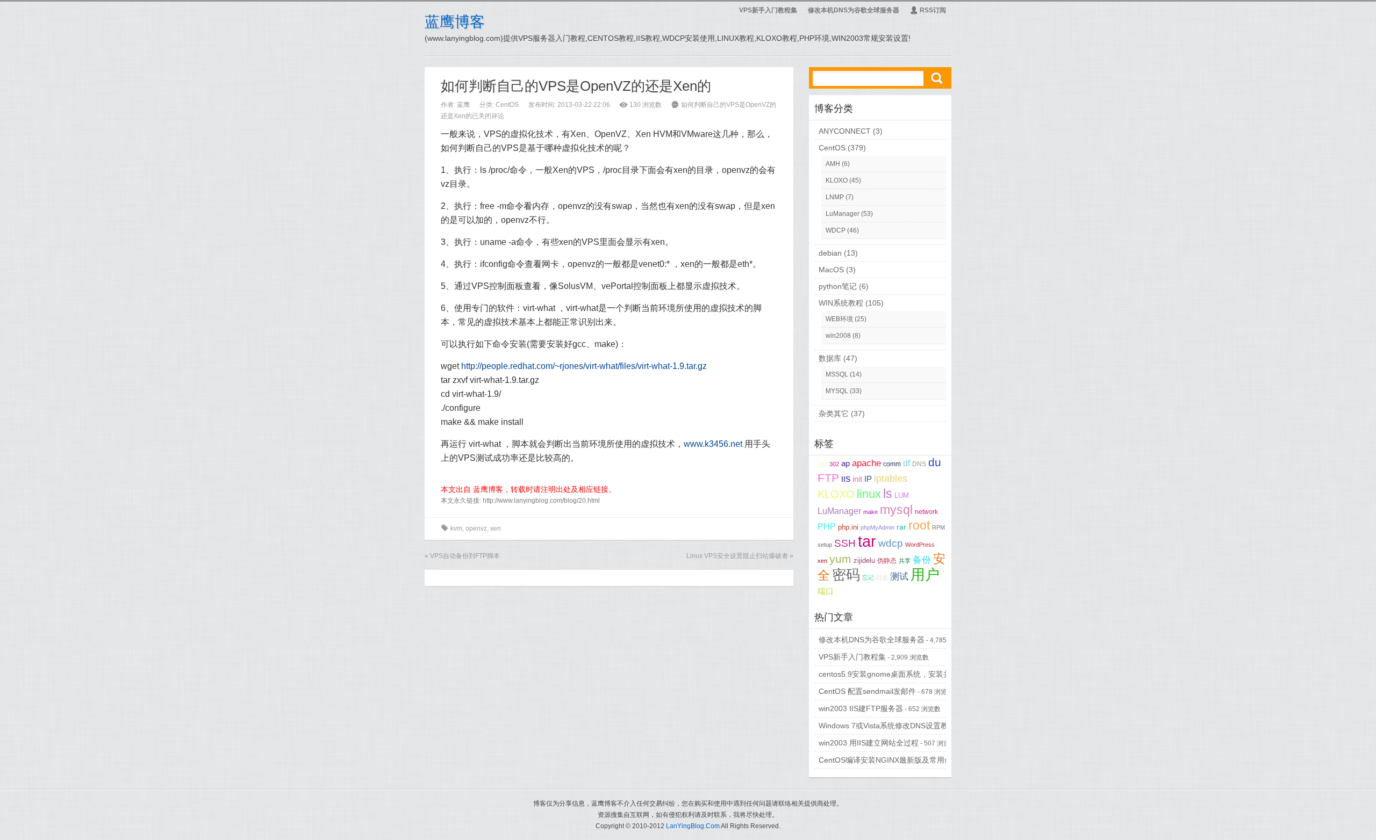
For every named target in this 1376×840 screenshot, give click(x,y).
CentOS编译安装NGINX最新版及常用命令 (889, 760)
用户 (925, 575)
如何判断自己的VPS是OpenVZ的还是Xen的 (576, 86)
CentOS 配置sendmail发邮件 (867, 691)
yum (840, 559)
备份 (922, 559)
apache (866, 463)
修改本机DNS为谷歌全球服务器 (853, 10)
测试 (899, 576)
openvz (476, 528)
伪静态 (887, 560)
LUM (901, 495)
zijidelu (864, 560)
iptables (890, 478)
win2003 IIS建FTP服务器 (861, 708)
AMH (833, 164)
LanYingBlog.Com (693, 826)
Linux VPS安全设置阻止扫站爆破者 (737, 556)
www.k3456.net (713, 443)
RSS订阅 (928, 10)
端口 (826, 591)
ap (845, 463)
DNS (919, 464)
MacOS (831, 269)
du (934, 462)
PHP (827, 526)
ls (887, 494)
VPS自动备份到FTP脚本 (465, 556)
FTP (828, 478)
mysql (896, 510)
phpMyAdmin (877, 527)
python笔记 (838, 286)
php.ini (848, 527)
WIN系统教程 (841, 303)
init (857, 478)
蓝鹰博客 (455, 21)
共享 (905, 560)
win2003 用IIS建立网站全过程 (869, 742)
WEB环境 (839, 319)
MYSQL (837, 391)
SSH (845, 543)
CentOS (507, 104)
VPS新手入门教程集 (768, 10)
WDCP (835, 230)
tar (867, 541)
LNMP (835, 197)
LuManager (842, 214)
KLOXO (837, 180)
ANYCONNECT (845, 131)
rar (901, 527)
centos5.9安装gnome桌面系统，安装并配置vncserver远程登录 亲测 (933, 674)
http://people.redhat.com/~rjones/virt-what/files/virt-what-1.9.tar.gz (584, 366)
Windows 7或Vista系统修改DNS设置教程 (887, 725)
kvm (456, 528)
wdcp (890, 543)
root (919, 525)
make (870, 512)
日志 (882, 577)
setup (825, 544)
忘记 (868, 577)
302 (834, 464)
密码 (846, 574)
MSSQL (837, 374)
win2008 (838, 335)
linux (869, 494)
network (926, 512)
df (906, 463)
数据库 (830, 358)
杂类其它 (834, 413)
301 (822, 464)
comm (892, 464)
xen (495, 528)
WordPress (920, 544)
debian (830, 253)
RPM (938, 527)
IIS (845, 479)
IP (868, 478)
